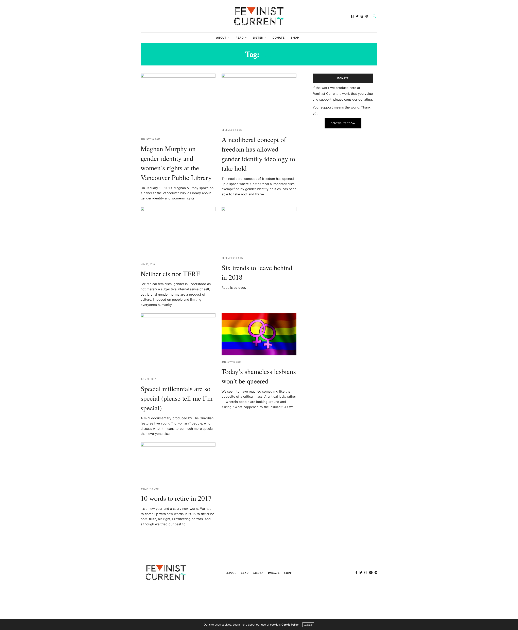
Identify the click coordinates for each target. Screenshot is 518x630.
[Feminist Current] (259, 16)
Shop (295, 37)
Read (240, 37)
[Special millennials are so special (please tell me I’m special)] (178, 342)
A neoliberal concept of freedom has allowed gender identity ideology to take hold (258, 154)
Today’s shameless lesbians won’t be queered (259, 376)
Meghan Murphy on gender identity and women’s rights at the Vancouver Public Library (176, 163)
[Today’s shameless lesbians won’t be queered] (259, 334)
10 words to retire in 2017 (176, 498)
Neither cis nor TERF (170, 273)
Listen (258, 37)
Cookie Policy (289, 624)
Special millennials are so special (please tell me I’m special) (176, 398)
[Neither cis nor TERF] (178, 232)
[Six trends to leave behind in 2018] (259, 229)
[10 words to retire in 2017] (178, 462)
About (221, 37)
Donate (279, 37)
